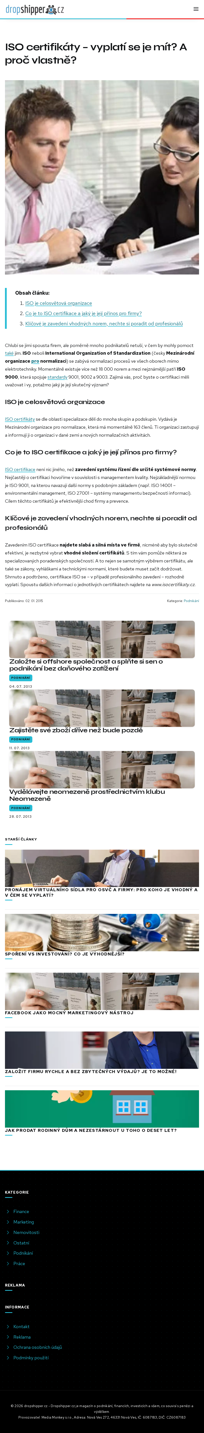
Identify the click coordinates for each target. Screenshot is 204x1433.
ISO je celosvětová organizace (58, 303)
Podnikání (191, 601)
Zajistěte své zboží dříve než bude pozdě (76, 730)
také (9, 353)
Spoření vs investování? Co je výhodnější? (65, 954)
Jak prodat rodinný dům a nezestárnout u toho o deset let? (91, 1130)
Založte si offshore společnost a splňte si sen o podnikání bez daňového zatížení (86, 665)
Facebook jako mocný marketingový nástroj (69, 1013)
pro (35, 361)
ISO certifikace (20, 469)
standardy (57, 377)
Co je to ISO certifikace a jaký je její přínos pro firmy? (83, 313)
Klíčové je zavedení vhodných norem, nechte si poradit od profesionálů (104, 323)
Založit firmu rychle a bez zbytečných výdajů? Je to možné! (91, 1071)
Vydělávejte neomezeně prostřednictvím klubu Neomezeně (87, 795)
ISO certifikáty (20, 419)
